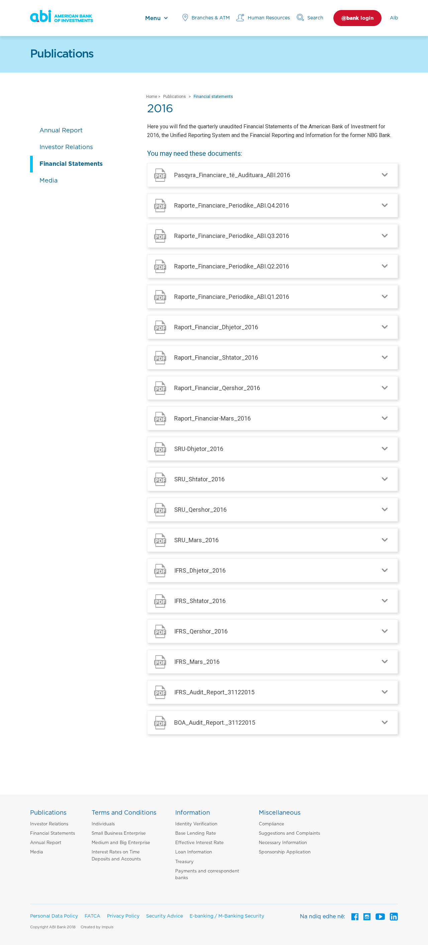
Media (36, 852)
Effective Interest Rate (199, 843)
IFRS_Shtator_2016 (200, 600)
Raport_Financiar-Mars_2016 (212, 418)
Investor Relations (49, 824)
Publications (174, 96)
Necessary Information (283, 843)
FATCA (92, 916)
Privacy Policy (123, 916)
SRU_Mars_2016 (196, 540)
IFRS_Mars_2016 (197, 661)
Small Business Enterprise (119, 833)
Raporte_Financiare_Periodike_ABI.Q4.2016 (231, 205)
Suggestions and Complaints (289, 833)
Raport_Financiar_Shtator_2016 (216, 357)
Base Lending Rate (195, 833)
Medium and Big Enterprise (121, 843)
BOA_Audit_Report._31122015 (214, 722)
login (357, 18)
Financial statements (213, 96)
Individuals (103, 824)
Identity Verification (196, 824)
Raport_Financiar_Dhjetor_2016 (216, 327)
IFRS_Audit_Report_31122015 (214, 692)
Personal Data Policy (54, 916)
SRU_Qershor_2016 (200, 509)
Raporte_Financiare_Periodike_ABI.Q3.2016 (231, 235)
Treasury (184, 862)
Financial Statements (52, 833)
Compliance (271, 824)
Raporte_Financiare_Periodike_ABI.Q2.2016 (231, 266)
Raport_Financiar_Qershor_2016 (217, 387)
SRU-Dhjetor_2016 (198, 448)
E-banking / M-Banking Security (227, 916)
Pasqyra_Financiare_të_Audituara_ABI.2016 (232, 175)
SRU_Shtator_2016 (199, 479)
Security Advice (164, 916)
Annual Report (45, 843)
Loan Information (193, 852)
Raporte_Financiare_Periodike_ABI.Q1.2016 (231, 296)
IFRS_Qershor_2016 (201, 631)
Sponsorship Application (285, 852)
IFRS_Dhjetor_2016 (200, 570)
